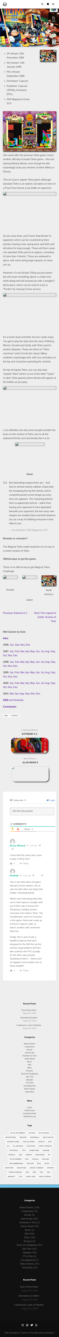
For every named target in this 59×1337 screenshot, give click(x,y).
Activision (44, 1133)
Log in (29, 1107)
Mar (22, 651)
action (31, 1133)
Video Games (29, 1089)
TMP (34, 1172)
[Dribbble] (27, 1325)
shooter (9, 1168)
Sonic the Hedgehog (29, 1074)
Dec (28, 644)
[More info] (48, 4)
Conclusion (9, 706)
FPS (24, 1150)
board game (13, 1141)
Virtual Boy (29, 1092)
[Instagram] (23, 1325)
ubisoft (11, 1176)
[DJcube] (5, 4)
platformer (16, 1159)
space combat (37, 1168)
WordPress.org (29, 1116)
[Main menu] (53, 4)
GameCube (29, 1053)
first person (45, 1146)
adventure (10, 1137)
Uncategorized (29, 1086)
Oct (5, 655)
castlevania (29, 1141)
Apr (27, 651)
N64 (6, 715)
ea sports (18, 1146)
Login (52, 800)
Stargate (29, 1080)
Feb (17, 651)
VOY (21, 1176)
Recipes (29, 1071)
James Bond (29, 1059)
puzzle (14, 715)
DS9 (50, 1141)
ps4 (27, 1159)
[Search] (42, 4)
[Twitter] (32, 1325)
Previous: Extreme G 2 (15, 613)
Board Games (29, 1044)
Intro (5, 638)
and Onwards (13, 700)
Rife (7, 1332)
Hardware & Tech (29, 1056)
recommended (16, 1163)
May (32, 651)
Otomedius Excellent (28, 1018)
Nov (22, 644)
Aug (47, 651)
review (30, 1163)
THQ (27, 1172)
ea (8, 1146)
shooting (21, 1168)
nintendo (40, 1155)
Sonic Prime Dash (28, 1010)
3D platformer (17, 1133)
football (14, 1150)
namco (29, 1155)
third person (15, 1172)
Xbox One (31, 1176)
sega (46, 1163)
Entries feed (29, 1110)
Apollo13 (50, 1332)
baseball (35, 1137)
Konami (46, 1150)
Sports (50, 1168)
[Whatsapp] (36, 1325)
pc (49, 1155)
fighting (31, 1146)
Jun (12, 644)
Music (29, 1062)
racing (45, 1159)
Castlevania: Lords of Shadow (28, 1025)
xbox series (45, 1176)
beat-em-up (48, 1137)
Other (29, 1068)
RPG (39, 1163)
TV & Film (29, 1083)
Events (29, 1050)
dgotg (41, 1141)
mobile (12, 1155)
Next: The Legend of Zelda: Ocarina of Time (45, 617)
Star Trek (29, 1077)
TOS (48, 1172)
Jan (12, 651)
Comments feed (29, 1113)
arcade (23, 1137)
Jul (42, 651)
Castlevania (29, 1047)
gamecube (34, 1150)
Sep (17, 644)
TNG (41, 1172)
